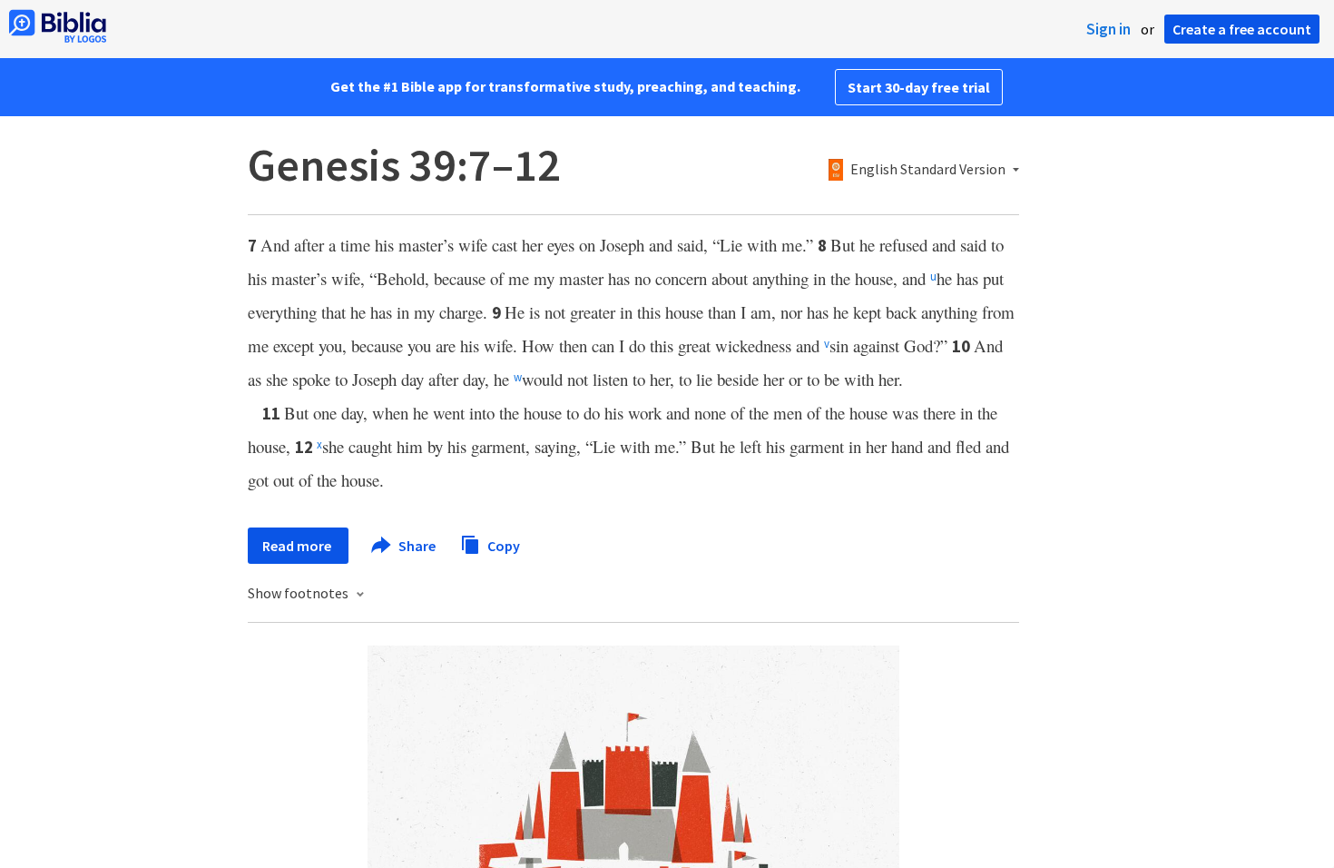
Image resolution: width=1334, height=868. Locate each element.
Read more (298, 546)
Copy (502, 545)
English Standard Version (927, 170)
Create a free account (1241, 29)
